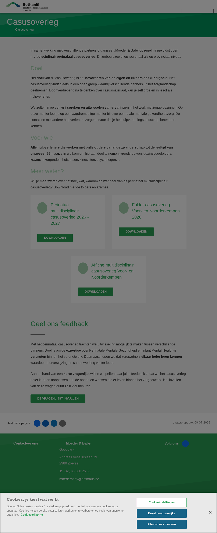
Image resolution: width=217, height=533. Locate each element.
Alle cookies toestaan (161, 524)
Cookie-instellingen (162, 502)
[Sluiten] (210, 512)
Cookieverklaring (32, 514)
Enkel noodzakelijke (161, 513)
